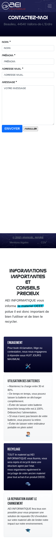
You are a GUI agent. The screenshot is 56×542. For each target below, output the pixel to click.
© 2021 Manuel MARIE (28, 237)
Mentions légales (19, 242)
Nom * (6, 42)
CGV (43, 242)
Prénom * (8, 55)
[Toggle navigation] (49, 6)
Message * (9, 82)
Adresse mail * (12, 68)
